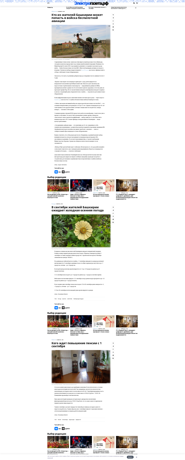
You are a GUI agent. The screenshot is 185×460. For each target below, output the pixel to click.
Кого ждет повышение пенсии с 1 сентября (97, 8)
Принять (130, 457)
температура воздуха (78, 298)
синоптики (69, 298)
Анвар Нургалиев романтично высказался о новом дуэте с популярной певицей (119, 8)
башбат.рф (57, 99)
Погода (53, 204)
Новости (54, 339)
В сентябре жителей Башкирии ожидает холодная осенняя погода (75, 8)
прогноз (64, 298)
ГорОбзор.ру (85, 70)
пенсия (59, 419)
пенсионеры (65, 419)
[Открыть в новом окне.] (57, 172)
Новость (50, 7)
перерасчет (78, 419)
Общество (54, 11)
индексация (71, 419)
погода (59, 298)
